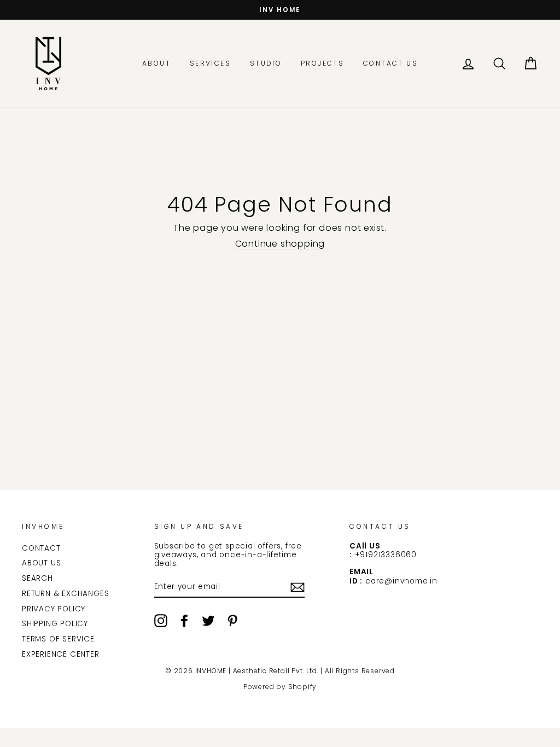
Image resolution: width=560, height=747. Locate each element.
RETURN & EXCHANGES (65, 593)
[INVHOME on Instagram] (160, 620)
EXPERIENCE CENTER (61, 654)
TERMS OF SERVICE (58, 639)
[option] (280, 9)
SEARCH (37, 578)
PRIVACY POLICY (53, 609)
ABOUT (156, 63)
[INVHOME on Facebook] (184, 620)
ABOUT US (41, 563)
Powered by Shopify (280, 686)
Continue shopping (280, 243)
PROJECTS (322, 63)
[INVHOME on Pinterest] (232, 620)
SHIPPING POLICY (55, 623)
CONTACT (41, 548)
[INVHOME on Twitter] (208, 620)
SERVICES (210, 63)
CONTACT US (390, 63)
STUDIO (266, 63)
